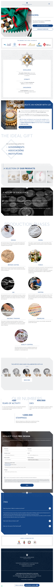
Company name (7, 453)
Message (6, 469)
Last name (29, 448)
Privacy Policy (24, 579)
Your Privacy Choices (30, 585)
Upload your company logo (10, 462)
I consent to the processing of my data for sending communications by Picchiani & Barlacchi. (21, 477)
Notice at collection (19, 585)
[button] (3, 176)
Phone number (7, 457)
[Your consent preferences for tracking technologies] (2, 586)
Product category (30, 457)
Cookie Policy (30, 579)
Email (28, 453)
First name (6, 448)
